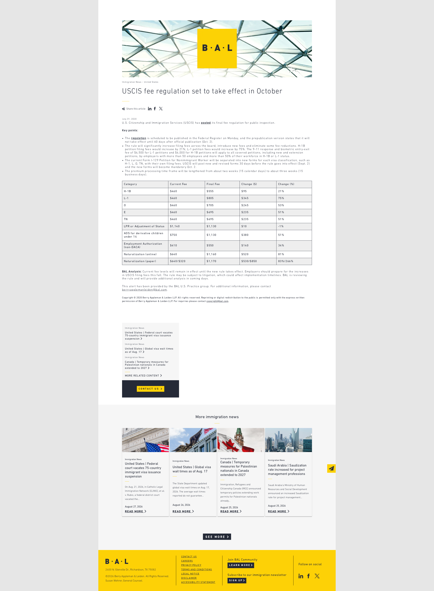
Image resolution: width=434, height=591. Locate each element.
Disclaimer (189, 578)
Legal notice (190, 574)
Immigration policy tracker (207, 14)
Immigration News (131, 82)
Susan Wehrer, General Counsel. (124, 580)
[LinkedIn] (301, 576)
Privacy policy (191, 565)
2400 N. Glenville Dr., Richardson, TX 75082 (130, 569)
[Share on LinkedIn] (149, 108)
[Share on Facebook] (155, 108)
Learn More (239, 565)
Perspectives (196, 8)
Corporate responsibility (154, 14)
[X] (317, 576)
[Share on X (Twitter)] (161, 108)
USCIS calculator (199, 27)
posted (206, 122)
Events (191, 21)
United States (151, 82)
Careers (141, 27)
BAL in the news (148, 21)
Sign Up (236, 580)
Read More (134, 511)
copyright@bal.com (217, 301)
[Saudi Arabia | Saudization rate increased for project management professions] (288, 440)
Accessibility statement (198, 582)
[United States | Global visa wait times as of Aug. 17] (193, 440)
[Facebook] (308, 576)
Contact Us (149, 389)
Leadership (144, 8)
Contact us (189, 557)
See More (215, 537)
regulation (138, 138)
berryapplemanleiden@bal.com (144, 289)
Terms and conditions (196, 569)
